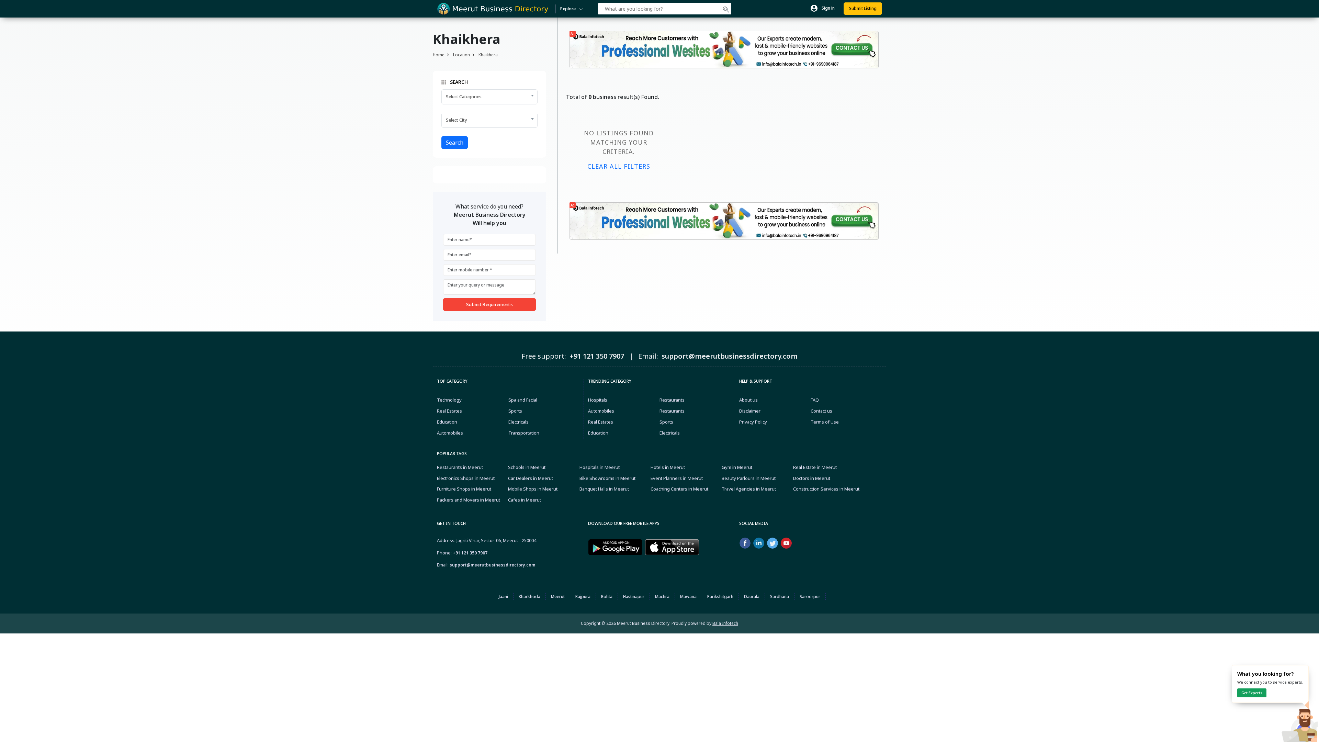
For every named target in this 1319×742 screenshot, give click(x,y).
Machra (662, 596)
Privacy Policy (753, 422)
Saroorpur (810, 596)
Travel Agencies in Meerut (749, 489)
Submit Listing (863, 8)
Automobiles (450, 433)
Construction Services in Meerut (826, 489)
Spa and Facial (522, 400)
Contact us (821, 411)
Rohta (606, 596)
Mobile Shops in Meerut (532, 489)
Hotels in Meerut (668, 467)
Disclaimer (749, 411)
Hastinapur (633, 596)
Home (438, 55)
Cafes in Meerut (524, 500)
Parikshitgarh (720, 596)
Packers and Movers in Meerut (468, 500)
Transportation (523, 433)
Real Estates (449, 411)
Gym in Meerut (737, 467)
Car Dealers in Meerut (530, 478)
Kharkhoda (529, 596)
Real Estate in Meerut (815, 467)
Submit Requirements (489, 304)
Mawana (688, 596)
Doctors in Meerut (811, 478)
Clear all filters (618, 166)
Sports (515, 411)
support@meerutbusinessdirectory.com (492, 565)
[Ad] (724, 49)
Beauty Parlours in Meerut (749, 478)
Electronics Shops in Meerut (466, 478)
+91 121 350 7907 (470, 553)
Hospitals (597, 400)
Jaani (503, 596)
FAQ (815, 400)
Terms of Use (825, 422)
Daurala (751, 596)
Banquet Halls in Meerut (604, 489)
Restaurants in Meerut (460, 467)
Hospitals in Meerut (599, 467)
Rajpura (582, 596)
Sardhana (779, 596)
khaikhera (488, 55)
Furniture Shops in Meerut (464, 489)
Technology (449, 400)
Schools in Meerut (526, 467)
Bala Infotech (725, 623)
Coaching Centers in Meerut (679, 489)
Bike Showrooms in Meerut (607, 478)
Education (447, 422)
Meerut (558, 596)
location (461, 55)
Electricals (518, 422)
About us (748, 400)
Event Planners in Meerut (677, 478)
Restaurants (672, 400)
